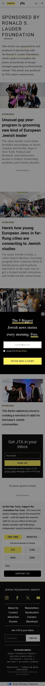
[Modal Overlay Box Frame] (22, 343)
